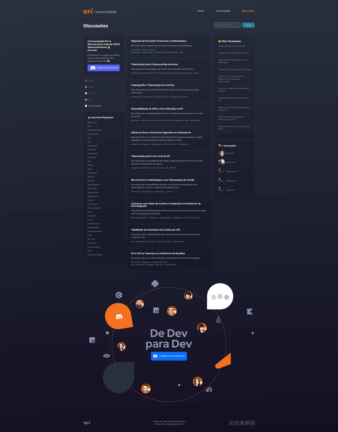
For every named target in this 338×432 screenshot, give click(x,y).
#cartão (169, 192)
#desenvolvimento (95, 231)
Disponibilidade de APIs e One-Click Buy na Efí (157, 108)
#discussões (92, 188)
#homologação (94, 185)
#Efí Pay (91, 165)
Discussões (248, 10)
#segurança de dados (179, 97)
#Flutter (173, 168)
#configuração (93, 223)
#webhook (92, 149)
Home (201, 10)
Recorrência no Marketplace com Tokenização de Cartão (162, 179)
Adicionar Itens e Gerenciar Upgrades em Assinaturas (161, 132)
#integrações (93, 153)
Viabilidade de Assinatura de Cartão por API (155, 229)
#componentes (170, 265)
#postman (135, 120)
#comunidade (93, 134)
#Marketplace (136, 50)
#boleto (91, 177)
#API (89, 126)
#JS (167, 168)
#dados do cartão (170, 144)
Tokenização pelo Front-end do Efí (150, 156)
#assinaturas (136, 144)
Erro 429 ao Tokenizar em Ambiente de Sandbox (158, 253)
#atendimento (93, 196)
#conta (90, 220)
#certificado (92, 173)
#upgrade (146, 144)
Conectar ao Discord (172, 356)
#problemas (136, 262)
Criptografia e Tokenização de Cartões (152, 85)
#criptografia (136, 97)
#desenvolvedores (95, 130)
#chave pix (92, 243)
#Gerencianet (93, 192)
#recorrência (136, 192)
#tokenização (147, 52)
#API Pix (91, 181)
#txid (90, 251)
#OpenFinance (194, 120)
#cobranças (92, 204)
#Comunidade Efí (94, 208)
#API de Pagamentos (139, 218)
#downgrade (156, 144)
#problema (92, 216)
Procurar (248, 25)
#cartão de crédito (95, 255)
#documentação (94, 247)
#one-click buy (161, 120)
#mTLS (90, 235)
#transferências (172, 52)
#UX (154, 168)
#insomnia (144, 120)
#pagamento (93, 146)
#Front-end (147, 168)
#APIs (90, 169)
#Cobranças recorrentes (168, 73)
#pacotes (161, 168)
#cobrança (92, 157)
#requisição (146, 262)
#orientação (140, 265)
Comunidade (223, 10)
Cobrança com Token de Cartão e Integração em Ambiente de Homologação (166, 204)
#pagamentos (93, 227)
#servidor (159, 265)
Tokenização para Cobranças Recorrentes (154, 64)
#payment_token (185, 73)
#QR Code (91, 239)
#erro (90, 161)
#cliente (91, 200)
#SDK (89, 212)
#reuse (196, 73)
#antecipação (159, 52)
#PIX (89, 142)
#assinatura (151, 241)
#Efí (89, 138)
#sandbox (150, 265)
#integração (92, 122)
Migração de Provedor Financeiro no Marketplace (159, 40)
